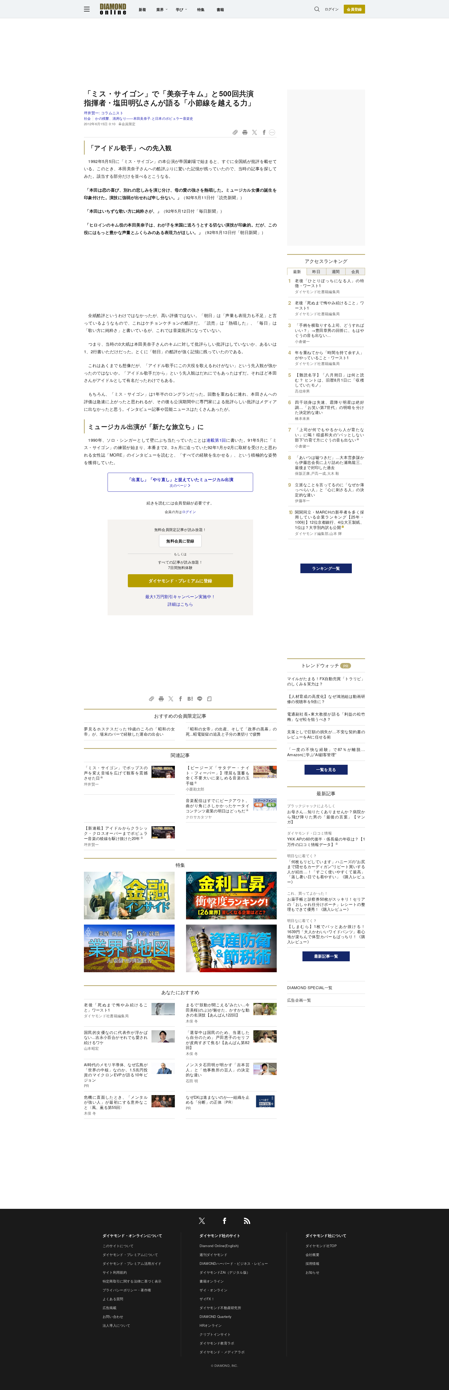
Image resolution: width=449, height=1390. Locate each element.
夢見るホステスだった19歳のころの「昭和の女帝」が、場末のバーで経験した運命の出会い (129, 731)
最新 (297, 271)
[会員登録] (354, 9)
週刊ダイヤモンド (213, 1254)
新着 (142, 9)
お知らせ (312, 1272)
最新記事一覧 (326, 956)
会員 (355, 271)
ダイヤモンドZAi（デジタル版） (225, 1272)
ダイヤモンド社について (326, 1235)
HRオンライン (211, 1325)
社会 (87, 118)
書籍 (220, 9)
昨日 (316, 271)
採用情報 (312, 1263)
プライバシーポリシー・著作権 (127, 1289)
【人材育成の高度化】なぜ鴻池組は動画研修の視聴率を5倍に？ (326, 698)
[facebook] (224, 1221)
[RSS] (247, 1221)
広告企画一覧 (299, 1000)
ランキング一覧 (326, 568)
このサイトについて (118, 1245)
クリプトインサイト (215, 1334)
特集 (201, 9)
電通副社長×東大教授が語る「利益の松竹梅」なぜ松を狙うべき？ (326, 716)
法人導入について (116, 1325)
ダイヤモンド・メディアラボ (222, 1351)
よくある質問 (113, 1298)
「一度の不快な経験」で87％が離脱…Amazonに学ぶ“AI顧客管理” (326, 752)
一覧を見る (326, 769)
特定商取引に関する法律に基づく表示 (132, 1281)
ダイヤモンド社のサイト (220, 1235)
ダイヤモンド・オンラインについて (132, 1235)
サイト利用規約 (115, 1272)
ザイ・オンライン (213, 1289)
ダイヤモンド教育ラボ (217, 1343)
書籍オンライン (212, 1281)
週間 (336, 271)
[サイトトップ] (113, 9)
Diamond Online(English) (219, 1245)
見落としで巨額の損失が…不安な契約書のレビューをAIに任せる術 (326, 734)
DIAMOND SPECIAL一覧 (309, 987)
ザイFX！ (207, 1298)
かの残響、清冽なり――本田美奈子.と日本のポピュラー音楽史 (144, 118)
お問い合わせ (113, 1316)
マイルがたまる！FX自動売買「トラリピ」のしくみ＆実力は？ (326, 681)
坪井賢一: (103, 112)
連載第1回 (216, 440)
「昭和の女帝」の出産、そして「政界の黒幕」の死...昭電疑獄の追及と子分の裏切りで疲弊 (231, 731)
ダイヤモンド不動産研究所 (220, 1307)
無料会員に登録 (180, 541)
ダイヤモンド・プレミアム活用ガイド (132, 1263)
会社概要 (312, 1254)
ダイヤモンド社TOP (321, 1245)
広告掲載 (109, 1307)
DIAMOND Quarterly (216, 1316)
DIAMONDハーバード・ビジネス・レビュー (234, 1263)
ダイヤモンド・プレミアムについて (130, 1254)
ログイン (332, 9)
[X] (202, 1221)
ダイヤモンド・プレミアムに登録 (180, 581)
